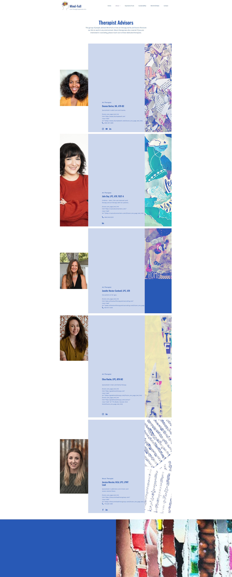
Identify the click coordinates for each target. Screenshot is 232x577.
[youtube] (106, 129)
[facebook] (103, 510)
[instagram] (103, 129)
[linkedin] (110, 129)
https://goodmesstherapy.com (114, 395)
